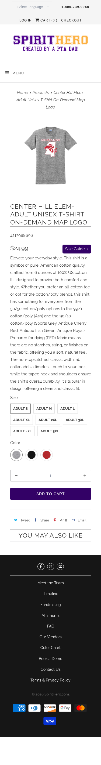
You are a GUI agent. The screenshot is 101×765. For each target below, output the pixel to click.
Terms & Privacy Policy (50, 680)
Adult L (67, 409)
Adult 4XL (22, 431)
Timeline (50, 594)
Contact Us (51, 669)
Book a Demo (50, 659)
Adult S (20, 409)
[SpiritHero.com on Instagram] (50, 566)
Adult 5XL (49, 431)
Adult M (44, 409)
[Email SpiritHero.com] (60, 566)
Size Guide (75, 248)
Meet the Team (50, 583)
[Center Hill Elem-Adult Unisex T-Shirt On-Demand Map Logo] (50, 155)
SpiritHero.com (56, 694)
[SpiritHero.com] (50, 44)
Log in (25, 20)
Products (41, 92)
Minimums (50, 615)
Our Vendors (51, 637)
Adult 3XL (75, 420)
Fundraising (50, 605)
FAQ (50, 626)
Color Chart (50, 648)
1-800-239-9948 (75, 7)
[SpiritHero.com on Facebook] (40, 566)
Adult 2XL (48, 420)
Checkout (71, 20)
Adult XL (21, 420)
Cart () (48, 20)
